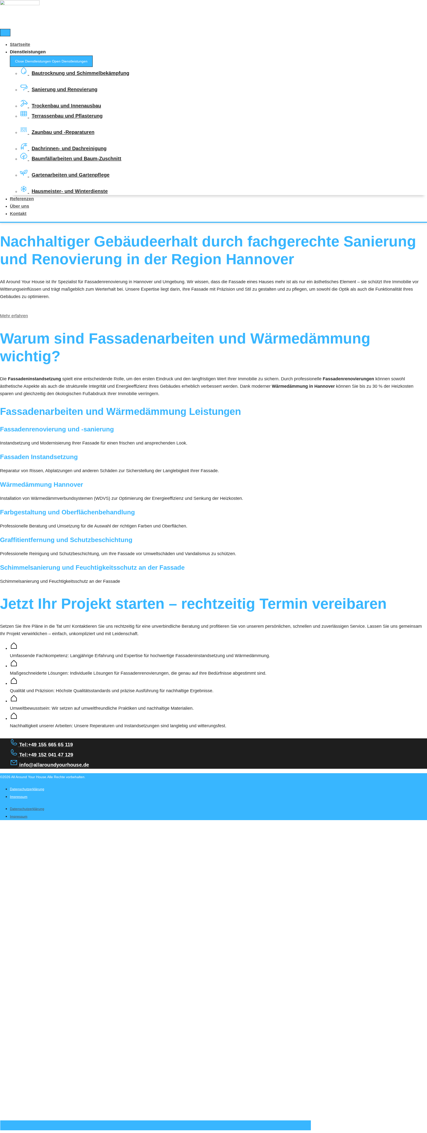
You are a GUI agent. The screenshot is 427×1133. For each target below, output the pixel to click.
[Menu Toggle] (5, 32)
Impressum (18, 797)
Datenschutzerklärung (27, 789)
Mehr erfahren (14, 315)
